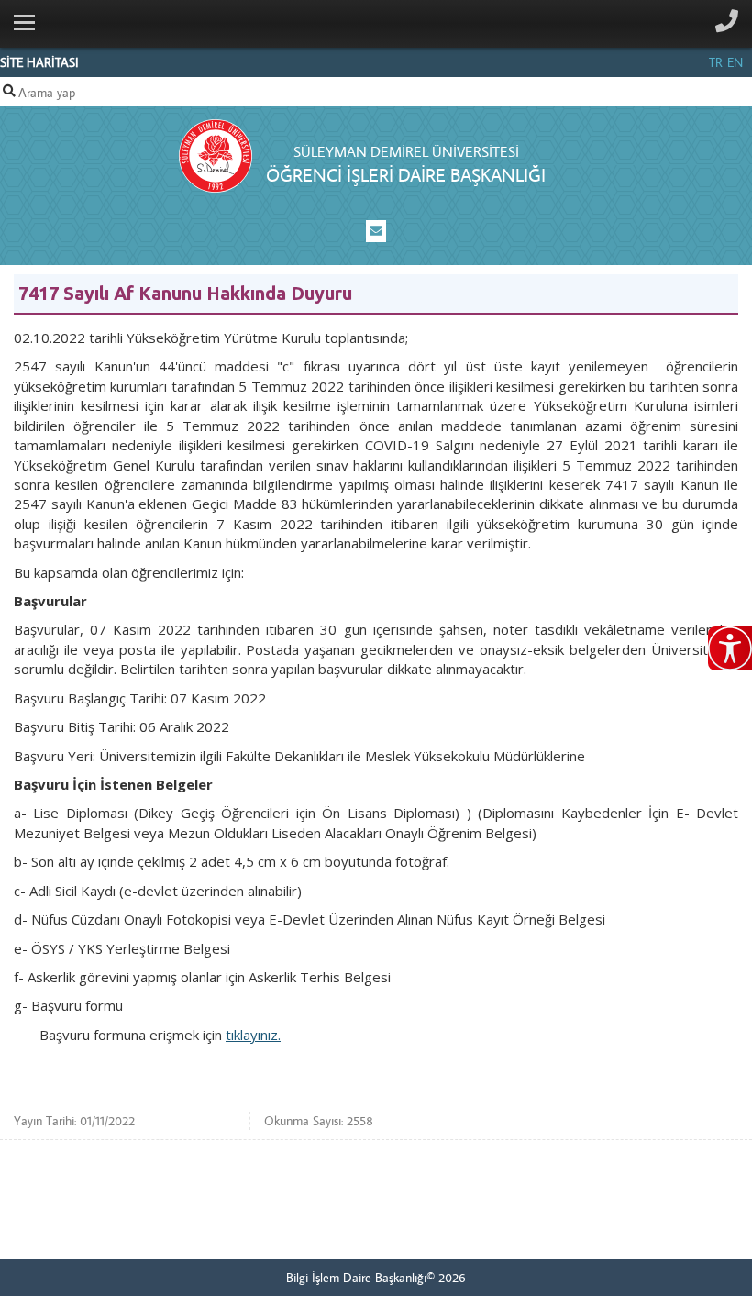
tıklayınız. (253, 1034)
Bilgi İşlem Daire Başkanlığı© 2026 (376, 1277)
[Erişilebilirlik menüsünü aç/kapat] (730, 648)
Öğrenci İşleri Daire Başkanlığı (406, 174)
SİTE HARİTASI (39, 62)
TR (716, 62)
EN (735, 62)
